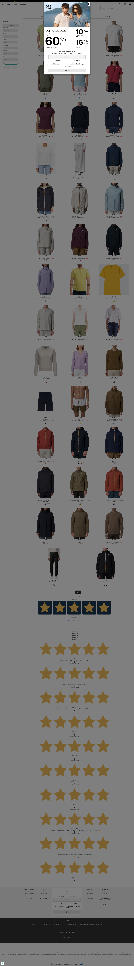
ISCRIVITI (67, 70)
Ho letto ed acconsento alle (67, 65)
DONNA (58, 61)
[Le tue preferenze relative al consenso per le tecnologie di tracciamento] (2, 963)
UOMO (77, 61)
